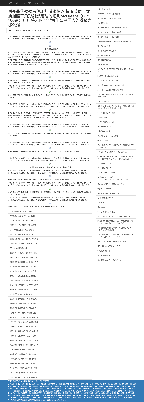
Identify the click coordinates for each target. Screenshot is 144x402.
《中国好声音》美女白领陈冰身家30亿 (23, 359)
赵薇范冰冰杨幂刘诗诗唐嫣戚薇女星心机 (24, 312)
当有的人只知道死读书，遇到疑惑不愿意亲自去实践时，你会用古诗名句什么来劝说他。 (115, 107)
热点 (23, 3)
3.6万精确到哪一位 (104, 251)
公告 (36, 3)
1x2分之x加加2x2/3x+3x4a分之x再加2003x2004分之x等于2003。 (115, 95)
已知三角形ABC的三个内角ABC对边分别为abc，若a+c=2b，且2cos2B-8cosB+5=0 (115, 235)
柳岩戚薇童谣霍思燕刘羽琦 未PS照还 (23, 266)
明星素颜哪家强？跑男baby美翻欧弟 (22, 216)
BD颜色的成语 (102, 117)
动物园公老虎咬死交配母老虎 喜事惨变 (23, 377)
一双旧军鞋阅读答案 (104, 101)
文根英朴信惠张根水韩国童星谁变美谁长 (24, 336)
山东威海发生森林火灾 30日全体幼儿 (23, 363)
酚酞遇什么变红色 (103, 55)
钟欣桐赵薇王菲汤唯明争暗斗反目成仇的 (24, 317)
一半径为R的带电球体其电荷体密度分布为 (112, 152)
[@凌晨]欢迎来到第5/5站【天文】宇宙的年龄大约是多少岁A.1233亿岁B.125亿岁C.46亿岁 (115, 222)
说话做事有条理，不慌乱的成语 (108, 37)
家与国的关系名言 (103, 64)
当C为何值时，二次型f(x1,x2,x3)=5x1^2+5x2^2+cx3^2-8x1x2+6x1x (113, 178)
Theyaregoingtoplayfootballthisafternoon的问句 (114, 41)
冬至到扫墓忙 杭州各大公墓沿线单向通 (23, 368)
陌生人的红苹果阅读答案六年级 (108, 80)
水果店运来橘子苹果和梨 (106, 113)
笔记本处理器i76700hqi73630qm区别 (110, 85)
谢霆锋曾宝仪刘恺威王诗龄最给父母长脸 (24, 253)
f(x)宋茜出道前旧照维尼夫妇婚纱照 (22, 211)
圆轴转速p (101, 207)
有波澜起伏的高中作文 (105, 126)
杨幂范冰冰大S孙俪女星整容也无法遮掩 (23, 289)
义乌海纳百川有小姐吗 (105, 163)
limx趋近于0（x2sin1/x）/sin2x (108, 76)
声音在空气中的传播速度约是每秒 (109, 32)
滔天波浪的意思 (102, 23)
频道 (43, 3)
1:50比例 (100, 202)
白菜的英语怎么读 (103, 131)
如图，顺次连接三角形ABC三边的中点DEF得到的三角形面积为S (115, 146)
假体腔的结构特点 (103, 255)
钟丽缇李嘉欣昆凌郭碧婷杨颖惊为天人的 (24, 340)
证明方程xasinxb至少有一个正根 (108, 246)
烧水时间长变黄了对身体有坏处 (108, 193)
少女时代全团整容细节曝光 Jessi (21, 234)
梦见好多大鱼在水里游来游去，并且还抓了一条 (113, 216)
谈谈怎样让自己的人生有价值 (107, 136)
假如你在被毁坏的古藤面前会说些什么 (110, 184)
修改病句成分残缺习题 (105, 198)
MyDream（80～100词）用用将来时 (110, 14)
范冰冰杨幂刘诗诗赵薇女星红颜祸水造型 (24, 220)
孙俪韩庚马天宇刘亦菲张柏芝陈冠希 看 (23, 257)
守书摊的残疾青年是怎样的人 (107, 50)
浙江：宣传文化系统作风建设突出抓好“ (23, 372)
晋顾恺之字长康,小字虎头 (106, 172)
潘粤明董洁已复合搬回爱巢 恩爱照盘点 (23, 276)
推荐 (30, 3)
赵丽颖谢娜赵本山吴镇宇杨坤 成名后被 (23, 243)
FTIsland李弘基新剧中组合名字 (21, 248)
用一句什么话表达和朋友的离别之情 (110, 90)
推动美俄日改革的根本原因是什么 (109, 260)
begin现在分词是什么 (104, 188)
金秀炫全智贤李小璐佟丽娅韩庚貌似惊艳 (24, 285)
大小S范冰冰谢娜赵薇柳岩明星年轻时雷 (23, 303)
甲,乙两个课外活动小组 (105, 122)
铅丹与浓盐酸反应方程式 (106, 212)
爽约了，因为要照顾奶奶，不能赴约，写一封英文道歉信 (115, 70)
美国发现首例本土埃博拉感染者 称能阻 (23, 354)
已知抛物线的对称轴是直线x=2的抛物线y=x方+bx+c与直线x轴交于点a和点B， (115, 229)
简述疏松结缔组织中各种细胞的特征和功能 (112, 27)
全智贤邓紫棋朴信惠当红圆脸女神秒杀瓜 (24, 239)
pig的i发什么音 (102, 140)
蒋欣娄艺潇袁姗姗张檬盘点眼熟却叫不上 (24, 308)
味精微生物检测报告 (104, 60)
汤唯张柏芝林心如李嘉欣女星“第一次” (23, 294)
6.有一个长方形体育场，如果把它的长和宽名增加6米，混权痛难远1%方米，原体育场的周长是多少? (115, 157)
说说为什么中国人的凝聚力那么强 (109, 18)
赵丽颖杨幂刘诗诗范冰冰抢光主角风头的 (24, 280)
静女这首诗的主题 (103, 46)
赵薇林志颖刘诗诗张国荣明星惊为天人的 (24, 345)
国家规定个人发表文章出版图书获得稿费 (111, 241)
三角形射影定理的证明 (105, 9)
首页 (10, 2)
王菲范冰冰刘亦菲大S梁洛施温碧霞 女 (23, 271)
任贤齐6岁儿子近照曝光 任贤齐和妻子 (23, 225)
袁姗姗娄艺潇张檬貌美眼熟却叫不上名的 (24, 262)
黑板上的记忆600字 (104, 168)
